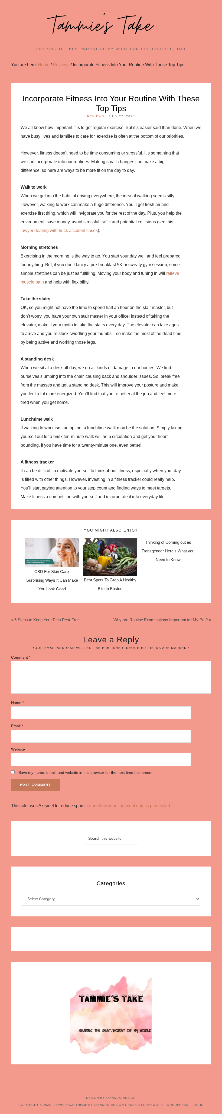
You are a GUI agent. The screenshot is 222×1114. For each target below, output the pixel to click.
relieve (172, 273)
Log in (198, 1104)
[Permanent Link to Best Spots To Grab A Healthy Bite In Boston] (110, 542)
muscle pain (32, 282)
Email (17, 726)
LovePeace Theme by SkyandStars (86, 1104)
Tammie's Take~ (111, 26)
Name (17, 702)
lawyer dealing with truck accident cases (59, 230)
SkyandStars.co (121, 1097)
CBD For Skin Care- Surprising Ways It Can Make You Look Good (52, 580)
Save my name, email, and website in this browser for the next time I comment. (86, 772)
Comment (20, 657)
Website (18, 749)
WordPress (177, 1104)
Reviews (95, 116)
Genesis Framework (144, 1104)
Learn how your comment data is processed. (129, 805)
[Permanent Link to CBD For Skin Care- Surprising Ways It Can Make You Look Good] (52, 542)
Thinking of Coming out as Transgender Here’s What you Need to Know (168, 551)
